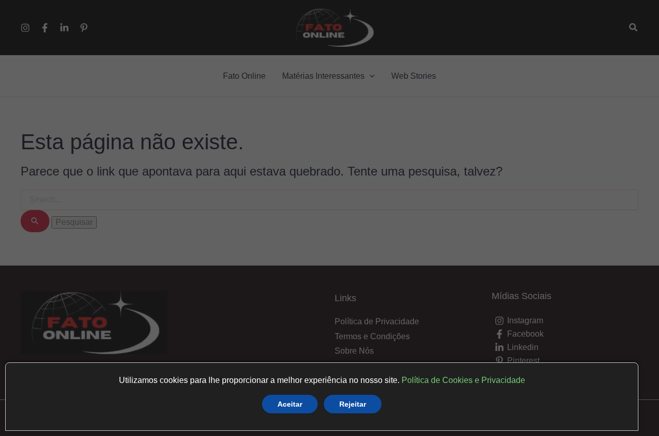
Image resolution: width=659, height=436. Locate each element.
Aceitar (290, 404)
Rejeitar (352, 404)
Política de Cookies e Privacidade (463, 380)
